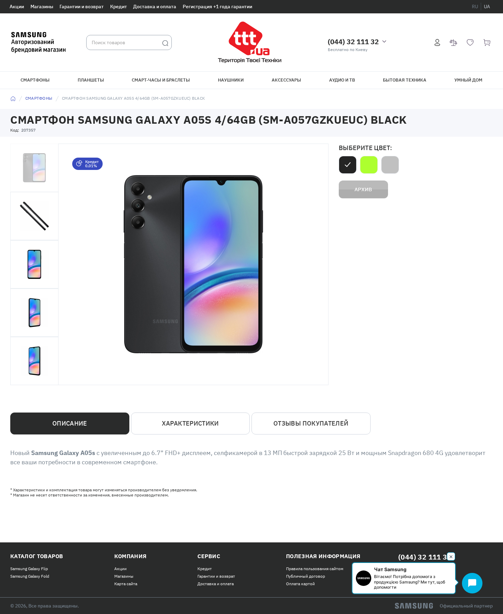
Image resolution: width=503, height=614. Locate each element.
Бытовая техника (404, 80)
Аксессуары (286, 80)
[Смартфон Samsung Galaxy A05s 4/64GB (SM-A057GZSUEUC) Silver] (390, 165)
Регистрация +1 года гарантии (217, 6)
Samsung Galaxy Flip (29, 568)
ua (487, 6)
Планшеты (91, 80)
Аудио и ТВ (342, 80)
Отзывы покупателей (310, 423)
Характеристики (190, 423)
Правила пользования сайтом (314, 568)
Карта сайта (125, 583)
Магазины (41, 6)
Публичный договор (305, 576)
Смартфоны (35, 80)
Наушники (231, 80)
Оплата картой (300, 583)
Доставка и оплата (154, 6)
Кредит (118, 6)
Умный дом (468, 80)
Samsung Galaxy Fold (29, 576)
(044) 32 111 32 (353, 41)
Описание (69, 423)
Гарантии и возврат (82, 6)
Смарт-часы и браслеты (161, 80)
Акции (17, 6)
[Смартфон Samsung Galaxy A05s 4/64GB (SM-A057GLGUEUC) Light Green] (369, 165)
